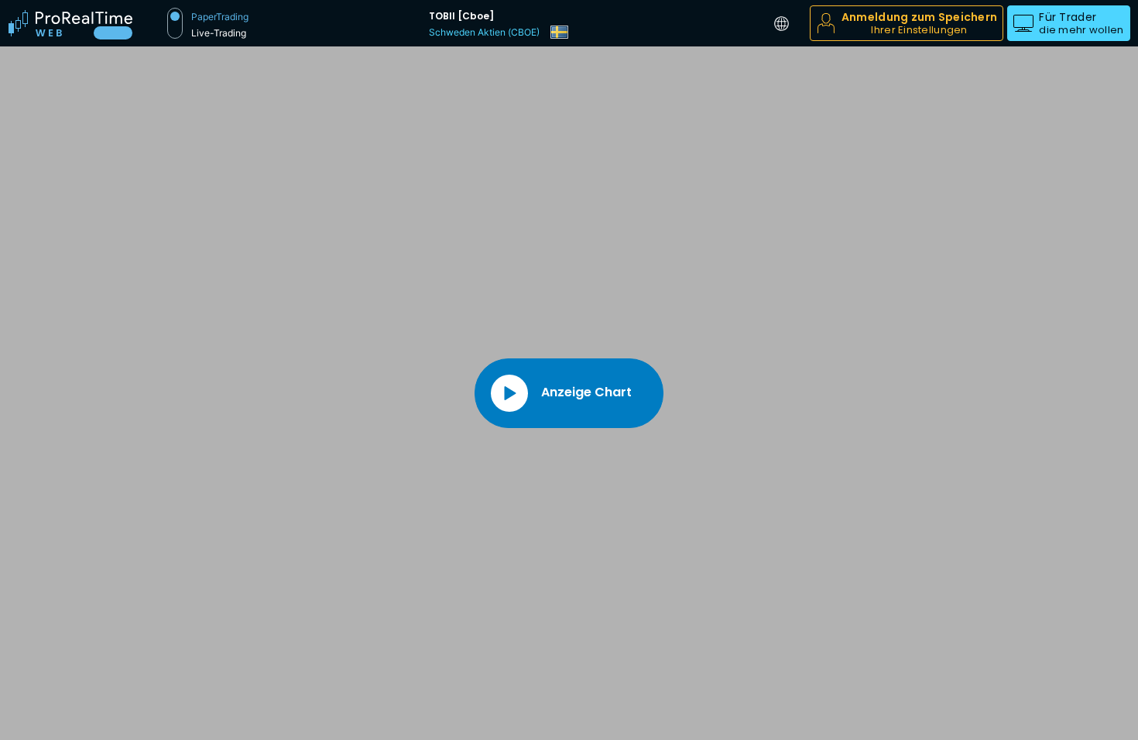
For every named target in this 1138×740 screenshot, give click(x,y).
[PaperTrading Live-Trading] (175, 23)
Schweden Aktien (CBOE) (484, 32)
